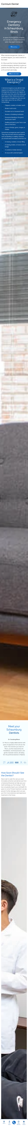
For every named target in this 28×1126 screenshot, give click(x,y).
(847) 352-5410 (14, 74)
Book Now (14, 47)
